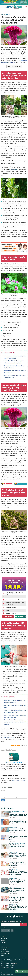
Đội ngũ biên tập (5, 951)
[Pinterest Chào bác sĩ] (5, 930)
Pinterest (13, 780)
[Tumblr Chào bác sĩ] (12, 930)
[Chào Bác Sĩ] (14, 2)
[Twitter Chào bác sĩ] (8, 930)
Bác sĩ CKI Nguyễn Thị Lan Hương (9, 963)
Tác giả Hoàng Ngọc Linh (7, 967)
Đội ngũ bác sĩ (4, 949)
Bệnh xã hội (4, 938)
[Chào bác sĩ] (14, 6)
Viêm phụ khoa (5, 14)
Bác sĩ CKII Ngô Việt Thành (14, 762)
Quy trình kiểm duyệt (6, 953)
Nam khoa (3, 936)
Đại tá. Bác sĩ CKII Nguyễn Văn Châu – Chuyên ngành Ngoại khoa (13, 960)
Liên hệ (2, 955)
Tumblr (24, 780)
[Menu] (1, 7)
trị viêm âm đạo (13, 169)
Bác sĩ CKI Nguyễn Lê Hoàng (7, 965)
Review (3, 940)
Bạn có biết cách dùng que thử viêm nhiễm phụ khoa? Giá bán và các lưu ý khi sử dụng (15, 722)
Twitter (17, 780)
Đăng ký (23, 924)
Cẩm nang (3, 942)
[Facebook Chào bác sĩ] (2, 930)
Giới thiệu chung (4, 947)
